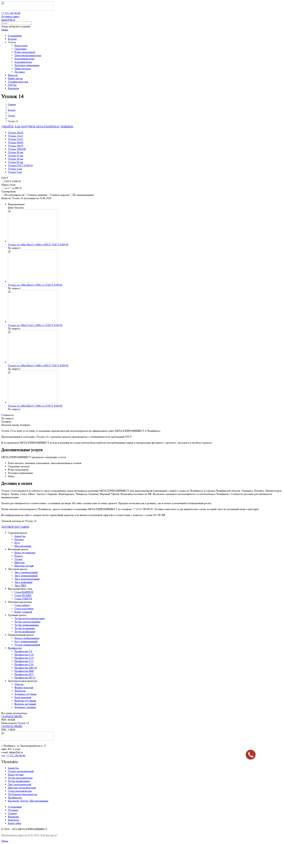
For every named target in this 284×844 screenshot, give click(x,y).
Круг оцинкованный (26, 641)
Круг (17, 542)
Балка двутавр (16, 774)
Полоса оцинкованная (26, 638)
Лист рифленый (23, 582)
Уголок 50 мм (15, 158)
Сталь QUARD (22, 595)
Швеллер (19, 562)
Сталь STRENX (23, 598)
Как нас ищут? (49, 835)
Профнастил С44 (24, 664)
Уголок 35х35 (15, 139)
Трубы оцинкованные (26, 625)
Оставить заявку (10, 16)
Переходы (20, 690)
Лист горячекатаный (26, 572)
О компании (15, 806)
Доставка (13, 810)
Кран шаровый (22, 697)
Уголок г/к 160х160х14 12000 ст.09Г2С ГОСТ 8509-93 (38, 244)
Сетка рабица (22, 605)
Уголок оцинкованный (27, 644)
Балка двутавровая (24, 552)
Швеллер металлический (22, 787)
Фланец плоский (23, 687)
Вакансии (13, 816)
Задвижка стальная (25, 707)
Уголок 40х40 (15, 142)
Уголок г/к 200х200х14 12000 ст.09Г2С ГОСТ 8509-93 (38, 365)
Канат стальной (23, 611)
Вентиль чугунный (25, 700)
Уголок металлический (21, 771)
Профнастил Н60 (24, 671)
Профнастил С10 (24, 654)
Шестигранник (22, 546)
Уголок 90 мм (15, 162)
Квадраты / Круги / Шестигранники (28, 800)
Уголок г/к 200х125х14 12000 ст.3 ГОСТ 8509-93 (35, 325)
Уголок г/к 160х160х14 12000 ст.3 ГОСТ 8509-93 (35, 284)
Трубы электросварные (27, 621)
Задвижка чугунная (25, 694)
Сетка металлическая (20, 791)
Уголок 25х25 (15, 135)
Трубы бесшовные (24, 628)
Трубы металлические (20, 777)
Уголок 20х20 (15, 132)
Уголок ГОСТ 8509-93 (20, 165)
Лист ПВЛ (20, 585)
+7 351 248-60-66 (10, 13)
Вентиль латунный (25, 703)
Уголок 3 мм (15, 168)
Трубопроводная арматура (22, 794)
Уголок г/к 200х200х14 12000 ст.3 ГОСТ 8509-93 (35, 405)
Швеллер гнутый (24, 565)
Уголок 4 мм (15, 172)
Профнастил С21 (24, 661)
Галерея (12, 813)
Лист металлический (19, 784)
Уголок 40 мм (15, 152)
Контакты (13, 819)
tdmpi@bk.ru (8, 19)
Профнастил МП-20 (25, 667)
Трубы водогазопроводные (29, 618)
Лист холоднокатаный (26, 578)
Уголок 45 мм (15, 155)
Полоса (18, 555)
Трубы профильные (19, 781)
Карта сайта (14, 823)
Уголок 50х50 (15, 145)
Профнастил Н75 (24, 674)
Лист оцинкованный (26, 575)
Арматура (19, 536)
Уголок (18, 559)
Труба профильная (24, 631)
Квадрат (19, 539)
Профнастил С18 (24, 657)
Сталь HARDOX (23, 592)
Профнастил (15, 648)
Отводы (18, 684)
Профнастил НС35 (25, 677)
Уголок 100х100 (17, 149)
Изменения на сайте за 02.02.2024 (20, 835)
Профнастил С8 (23, 651)
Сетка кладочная (23, 608)
